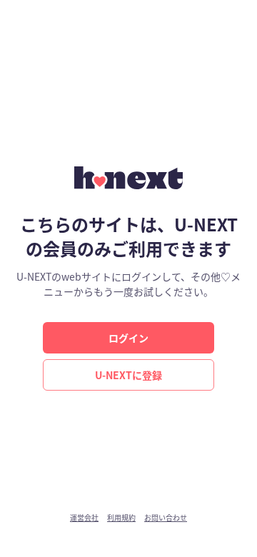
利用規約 (121, 518)
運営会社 (84, 518)
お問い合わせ (165, 518)
